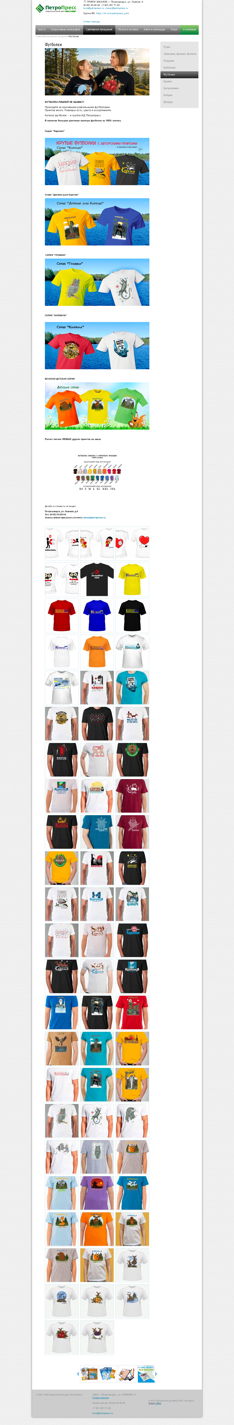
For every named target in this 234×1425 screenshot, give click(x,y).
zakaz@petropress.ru (117, 8)
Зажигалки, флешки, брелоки (180, 54)
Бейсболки (169, 67)
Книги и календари (154, 29)
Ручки (167, 47)
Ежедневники (171, 88)
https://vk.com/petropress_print (112, 13)
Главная (39, 36)
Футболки (169, 74)
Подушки (169, 61)
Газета (41, 29)
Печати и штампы (128, 29)
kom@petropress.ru (93, 8)
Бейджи (168, 95)
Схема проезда (91, 21)
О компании (189, 29)
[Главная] (59, 8)
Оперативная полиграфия (65, 29)
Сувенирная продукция (99, 29)
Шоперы (168, 102)
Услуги (174, 29)
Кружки (168, 81)
